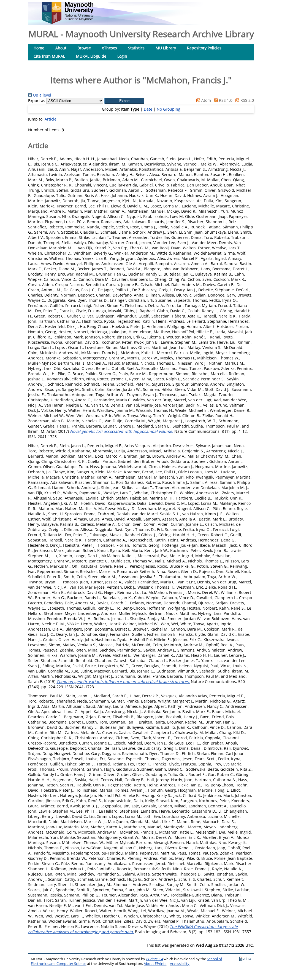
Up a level (41, 95)
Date (148, 109)
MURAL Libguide (91, 56)
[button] (124, 101)
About (60, 47)
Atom (205, 100)
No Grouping (168, 109)
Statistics (136, 47)
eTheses (109, 47)
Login (122, 56)
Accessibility (179, 963)
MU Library (166, 47)
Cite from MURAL (49, 56)
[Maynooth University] (67, 22)
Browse (84, 47)
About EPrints (155, 963)
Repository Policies (204, 47)
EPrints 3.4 (154, 959)
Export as (36, 100)
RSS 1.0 (225, 100)
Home (39, 47)
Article (50, 119)
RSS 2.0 (246, 100)
